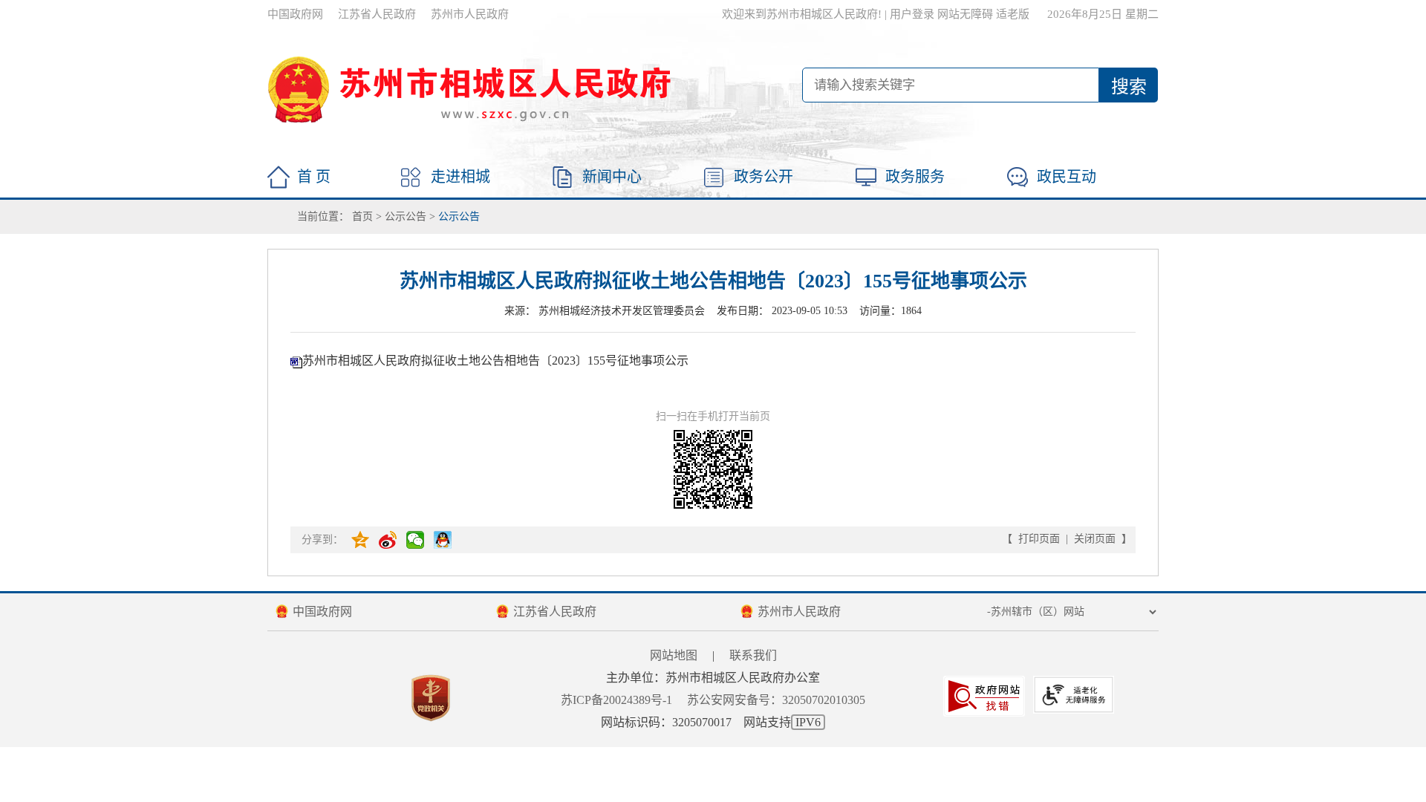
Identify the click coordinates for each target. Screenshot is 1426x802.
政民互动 (1066, 177)
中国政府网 (295, 14)
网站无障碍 (965, 14)
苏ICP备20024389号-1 (616, 700)
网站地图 (673, 655)
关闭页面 (1095, 538)
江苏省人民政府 (377, 14)
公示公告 (405, 216)
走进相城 (460, 177)
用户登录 (912, 14)
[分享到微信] (416, 540)
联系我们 (753, 655)
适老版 (1012, 14)
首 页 (314, 177)
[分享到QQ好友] (444, 540)
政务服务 (915, 177)
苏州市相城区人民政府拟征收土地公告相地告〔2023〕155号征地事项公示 (495, 360)
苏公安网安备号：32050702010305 (776, 700)
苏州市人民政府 (470, 14)
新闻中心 (612, 177)
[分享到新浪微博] (389, 540)
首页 (362, 216)
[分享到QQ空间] (361, 540)
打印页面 (1039, 538)
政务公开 (763, 177)
